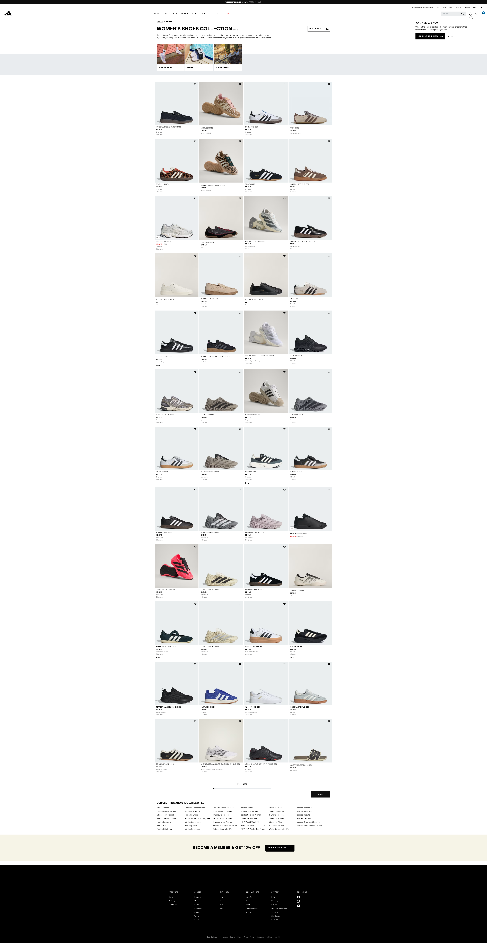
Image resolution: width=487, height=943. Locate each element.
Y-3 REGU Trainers (297, 590)
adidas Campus (304, 819)
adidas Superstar (304, 811)
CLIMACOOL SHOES (207, 415)
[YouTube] (298, 905)
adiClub (248, 912)
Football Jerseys (164, 822)
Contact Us (275, 920)
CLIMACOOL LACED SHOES (210, 472)
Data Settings (212, 937)
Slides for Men (275, 822)
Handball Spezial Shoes (299, 184)
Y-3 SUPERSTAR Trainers (254, 300)
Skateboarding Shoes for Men (226, 826)
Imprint (277, 937)
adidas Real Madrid (165, 815)
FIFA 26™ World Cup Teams (253, 829)
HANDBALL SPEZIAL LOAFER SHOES (168, 127)
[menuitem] (156, 14)
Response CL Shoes (163, 241)
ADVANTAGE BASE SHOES (298, 533)
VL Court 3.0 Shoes (252, 707)
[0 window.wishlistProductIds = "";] (476, 14)
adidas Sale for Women (251, 815)
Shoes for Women (276, 819)
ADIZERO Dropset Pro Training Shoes (259, 356)
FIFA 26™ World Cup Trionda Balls (254, 826)
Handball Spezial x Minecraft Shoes (215, 357)
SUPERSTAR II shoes (252, 415)
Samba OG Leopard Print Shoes (213, 185)
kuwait (225, 937)
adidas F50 (161, 826)
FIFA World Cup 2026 (250, 822)
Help (273, 897)
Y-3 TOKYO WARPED (207, 242)
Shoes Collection (276, 811)
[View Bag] (482, 14)
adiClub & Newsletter (279, 908)
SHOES (169, 22)
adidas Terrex (247, 808)
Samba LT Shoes (162, 472)
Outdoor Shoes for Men (223, 829)
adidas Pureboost (192, 829)
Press (248, 905)
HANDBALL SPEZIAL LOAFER (211, 299)
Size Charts (275, 916)
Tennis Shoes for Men (222, 819)
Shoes (171, 897)
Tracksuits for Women (222, 822)
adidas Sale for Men (249, 811)
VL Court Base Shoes (164, 532)
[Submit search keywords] (462, 14)
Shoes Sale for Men (249, 819)
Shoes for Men (275, 808)
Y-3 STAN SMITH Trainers (165, 300)
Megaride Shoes (296, 356)
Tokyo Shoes (250, 184)
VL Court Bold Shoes (253, 646)
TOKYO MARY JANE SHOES (165, 764)
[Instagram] (298, 901)
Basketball (198, 908)
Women (160, 22)
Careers (248, 901)
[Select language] (482, 7)
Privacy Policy (249, 937)
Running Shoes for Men (223, 808)
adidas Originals (304, 808)
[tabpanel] (243, 442)
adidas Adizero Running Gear (198, 819)
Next (320, 794)
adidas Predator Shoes (167, 819)
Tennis (196, 916)
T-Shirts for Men (276, 815)
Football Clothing (164, 829)
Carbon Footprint (252, 908)
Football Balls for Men (166, 811)
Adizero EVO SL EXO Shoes (255, 241)
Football (197, 897)
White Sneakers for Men (279, 829)
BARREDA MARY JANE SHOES (166, 646)
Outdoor (197, 912)
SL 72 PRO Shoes (251, 472)
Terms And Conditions (264, 937)
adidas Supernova (193, 822)
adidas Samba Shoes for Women (310, 826)
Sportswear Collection (222, 811)
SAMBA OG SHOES (207, 128)
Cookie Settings (235, 937)
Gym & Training (199, 920)
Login (475, 7)
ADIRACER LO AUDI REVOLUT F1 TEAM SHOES (261, 764)
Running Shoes (191, 815)
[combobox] (453, 14)
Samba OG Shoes (251, 127)
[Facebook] (298, 897)
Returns (274, 905)
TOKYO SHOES (295, 128)
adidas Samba (163, 808)
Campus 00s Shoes (208, 707)
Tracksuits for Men (221, 815)
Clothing (172, 901)
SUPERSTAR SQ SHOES (164, 357)
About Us (249, 897)
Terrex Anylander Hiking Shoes (168, 707)
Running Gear (191, 826)
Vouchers (274, 912)
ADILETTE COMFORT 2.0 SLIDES (301, 765)
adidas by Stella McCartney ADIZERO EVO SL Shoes (220, 764)
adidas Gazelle (303, 815)
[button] (156, 14)
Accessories (173, 905)
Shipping (274, 901)
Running (197, 905)
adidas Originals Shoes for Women (310, 822)
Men (221, 897)
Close (451, 36)
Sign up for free (277, 848)
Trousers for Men (276, 826)
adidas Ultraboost (193, 811)
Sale (221, 908)
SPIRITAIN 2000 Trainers (165, 415)
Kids (221, 905)
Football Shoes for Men (195, 808)
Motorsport (198, 901)
